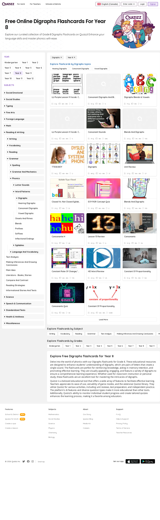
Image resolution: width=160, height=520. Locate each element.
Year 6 (39, 68)
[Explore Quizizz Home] (8, 4)
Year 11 (19, 78)
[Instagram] (32, 461)
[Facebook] (28, 461)
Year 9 (28, 73)
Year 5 (28, 68)
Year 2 (35, 62)
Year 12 (30, 78)
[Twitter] (23, 461)
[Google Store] (148, 461)
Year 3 (8, 68)
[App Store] (133, 461)
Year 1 (25, 62)
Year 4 (18, 68)
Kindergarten (11, 62)
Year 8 (18, 73)
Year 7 (8, 73)
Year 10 (8, 78)
